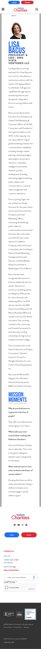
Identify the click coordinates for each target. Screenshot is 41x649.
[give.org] (10, 614)
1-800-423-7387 (11, 559)
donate (27, 2)
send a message (10, 566)
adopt (14, 2)
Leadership (13, 15)
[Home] (20, 9)
